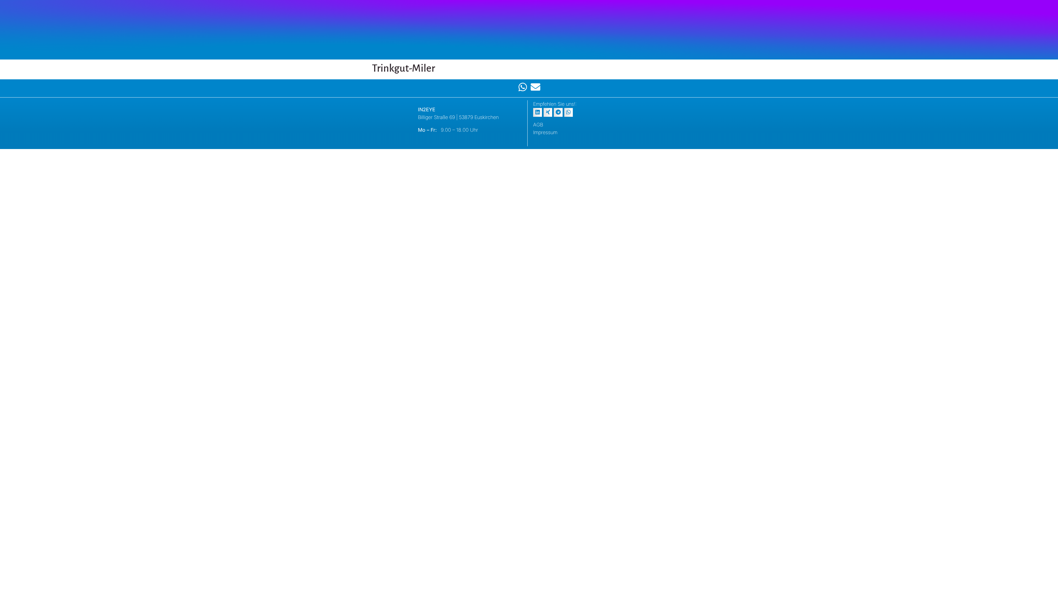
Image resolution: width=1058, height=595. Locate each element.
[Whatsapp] (523, 87)
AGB (538, 125)
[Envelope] (535, 87)
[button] (537, 112)
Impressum (545, 132)
